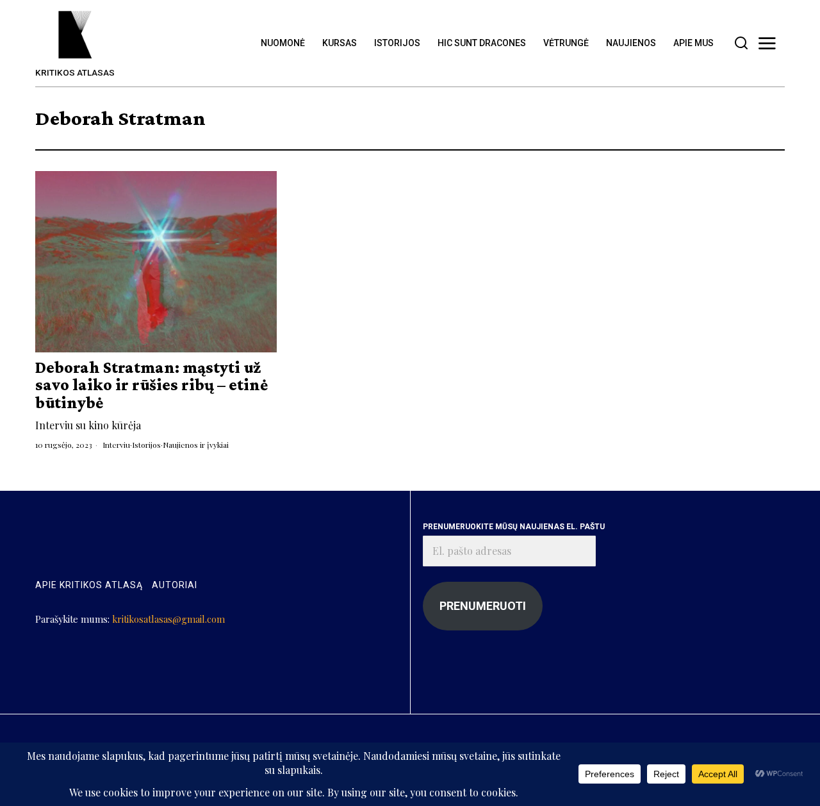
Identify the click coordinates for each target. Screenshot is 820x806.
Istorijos (146, 445)
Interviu (116, 445)
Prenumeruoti (482, 606)
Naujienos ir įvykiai (196, 445)
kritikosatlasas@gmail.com (168, 619)
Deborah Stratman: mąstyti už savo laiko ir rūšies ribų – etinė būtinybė (151, 385)
